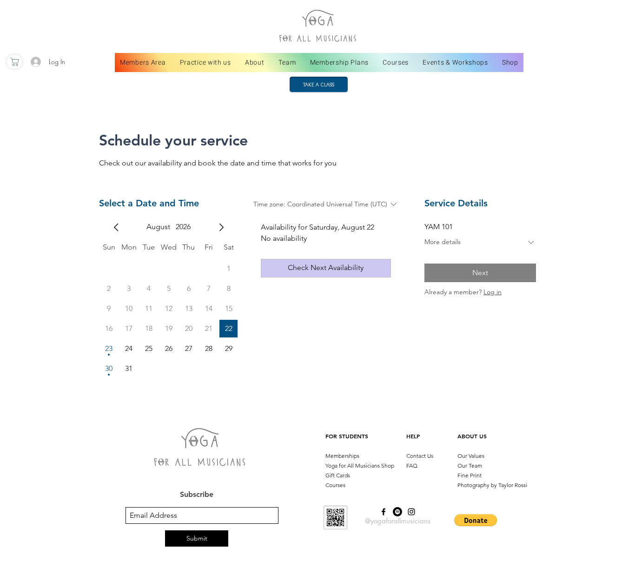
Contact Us (419, 455)
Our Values (470, 455)
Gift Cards (337, 475)
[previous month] (116, 227)
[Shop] (14, 62)
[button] (475, 520)
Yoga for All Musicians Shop (359, 465)
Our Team (469, 465)
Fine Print (469, 475)
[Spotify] (397, 511)
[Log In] (35, 61)
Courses (335, 485)
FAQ (411, 465)
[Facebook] (383, 511)
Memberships (342, 455)
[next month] (221, 227)
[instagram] (411, 511)
